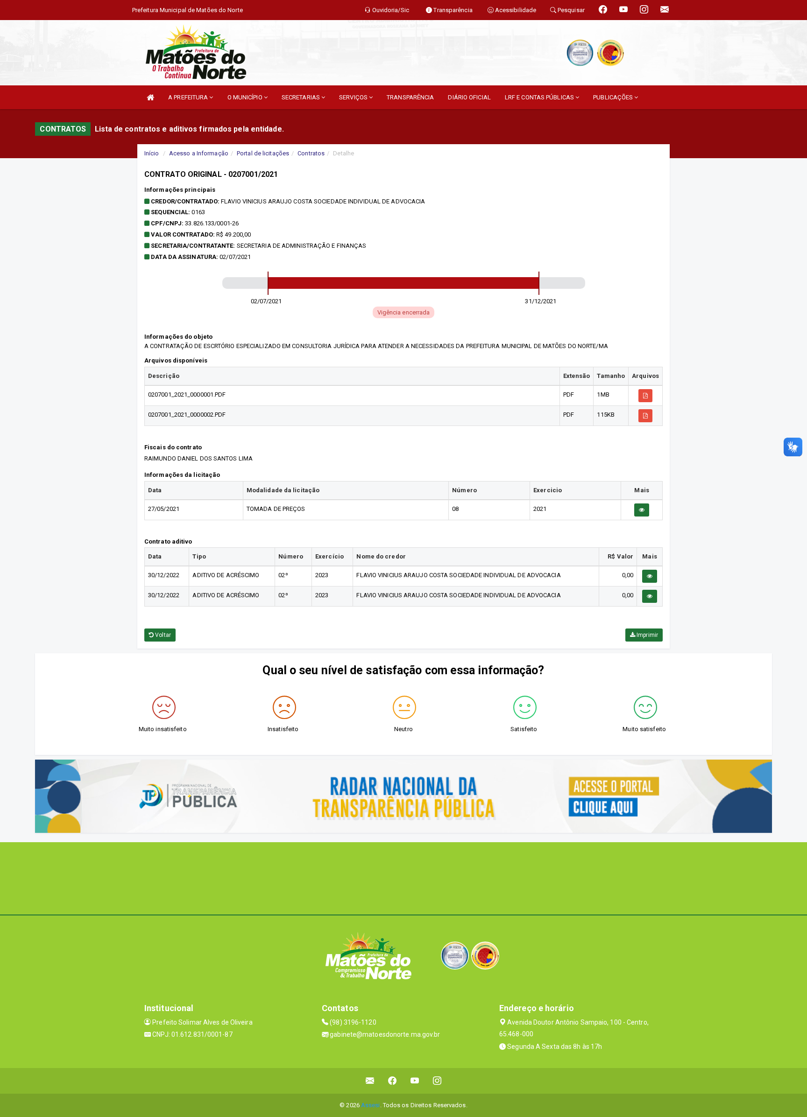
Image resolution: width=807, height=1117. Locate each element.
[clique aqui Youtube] (415, 1081)
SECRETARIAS (301, 97)
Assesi (370, 1105)
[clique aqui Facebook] (392, 1081)
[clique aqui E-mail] (370, 1081)
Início (151, 153)
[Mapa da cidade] (403, 877)
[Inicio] (150, 97)
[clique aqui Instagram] (437, 1081)
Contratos (311, 153)
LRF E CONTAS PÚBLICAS (540, 97)
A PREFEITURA (188, 97)
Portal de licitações (263, 153)
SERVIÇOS (354, 97)
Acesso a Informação (198, 153)
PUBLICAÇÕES (613, 97)
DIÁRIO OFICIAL (469, 97)
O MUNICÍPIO (245, 97)
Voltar (162, 635)
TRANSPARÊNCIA (410, 97)
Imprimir (646, 635)
